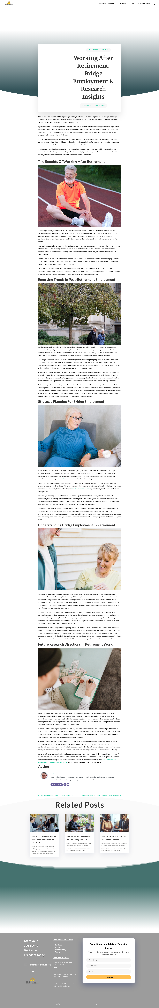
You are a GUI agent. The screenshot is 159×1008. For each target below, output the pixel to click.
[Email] (68, 784)
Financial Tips (124, 4)
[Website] (64, 784)
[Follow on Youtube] (88, 919)
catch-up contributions (80, 489)
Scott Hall (89, 106)
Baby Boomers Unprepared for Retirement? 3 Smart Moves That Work (44, 839)
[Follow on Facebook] (70, 919)
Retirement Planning (106, 4)
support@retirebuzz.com (40, 964)
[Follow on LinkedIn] (33, 971)
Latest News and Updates (142, 4)
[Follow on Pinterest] (82, 919)
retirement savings (63, 479)
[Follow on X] (76, 919)
